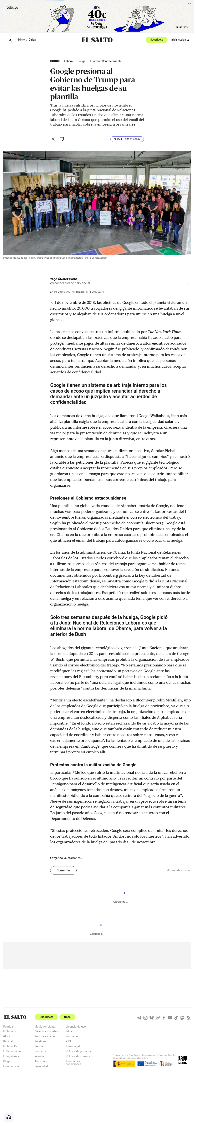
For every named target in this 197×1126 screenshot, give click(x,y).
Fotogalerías (11, 1056)
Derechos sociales (46, 1031)
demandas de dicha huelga (80, 415)
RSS (68, 1041)
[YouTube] (170, 1017)
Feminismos (11, 1066)
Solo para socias (45, 1036)
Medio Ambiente (44, 1026)
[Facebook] (164, 1017)
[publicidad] (97, 17)
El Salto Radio (12, 1051)
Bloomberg (153, 523)
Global (7, 1036)
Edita (69, 1031)
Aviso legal (73, 1046)
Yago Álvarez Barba (64, 279)
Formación (72, 1036)
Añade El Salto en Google (127, 139)
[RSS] (188, 1017)
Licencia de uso (76, 1026)
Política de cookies (78, 1056)
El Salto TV (10, 1046)
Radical (8, 1041)
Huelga (81, 61)
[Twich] (157, 1017)
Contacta (40, 1051)
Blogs (6, 1061)
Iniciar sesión (178, 40)
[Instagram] (145, 1017)
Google (55, 61)
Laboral (68, 61)
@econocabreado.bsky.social (70, 283)
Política (8, 1026)
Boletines (40, 1041)
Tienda (38, 1046)
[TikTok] (176, 1017)
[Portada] (97, 39)
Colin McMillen (168, 700)
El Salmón (9, 1031)
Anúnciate (40, 1061)
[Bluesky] (151, 1017)
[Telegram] (139, 1017)
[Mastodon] (182, 1017)
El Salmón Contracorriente (105, 61)
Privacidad (41, 1066)
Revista (39, 1056)
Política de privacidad (79, 1051)
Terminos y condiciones (73, 1062)
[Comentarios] (62, 139)
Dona (67, 1017)
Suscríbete (156, 40)
